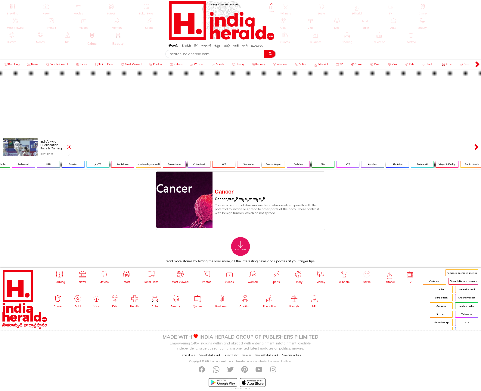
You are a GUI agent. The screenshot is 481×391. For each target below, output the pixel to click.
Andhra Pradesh (466, 297)
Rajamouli (417, 164)
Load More (240, 249)
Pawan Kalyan (268, 164)
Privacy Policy (231, 354)
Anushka (367, 164)
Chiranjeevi (194, 164)
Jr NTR (92, 164)
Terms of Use (187, 354)
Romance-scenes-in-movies (462, 272)
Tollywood (18, 164)
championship (441, 322)
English (186, 45)
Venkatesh (434, 281)
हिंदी (196, 45)
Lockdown (117, 164)
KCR (219, 164)
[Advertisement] (240, 108)
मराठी (236, 45)
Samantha (243, 164)
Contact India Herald (266, 354)
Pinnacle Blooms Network (463, 281)
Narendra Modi (467, 289)
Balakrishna (169, 164)
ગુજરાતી (206, 45)
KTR (342, 164)
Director (68, 164)
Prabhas (293, 164)
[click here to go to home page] (222, 39)
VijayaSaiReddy (441, 164)
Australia (441, 305)
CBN (318, 164)
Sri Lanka (441, 314)
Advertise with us (291, 354)
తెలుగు (173, 46)
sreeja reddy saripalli (143, 164)
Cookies (246, 354)
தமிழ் (227, 45)
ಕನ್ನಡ (217, 45)
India (441, 289)
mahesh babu (466, 305)
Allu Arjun (392, 164)
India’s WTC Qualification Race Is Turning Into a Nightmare (52, 145)
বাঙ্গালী (245, 45)
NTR (43, 164)
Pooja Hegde (467, 164)
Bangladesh (441, 297)
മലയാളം (257, 45)
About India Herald (209, 354)
